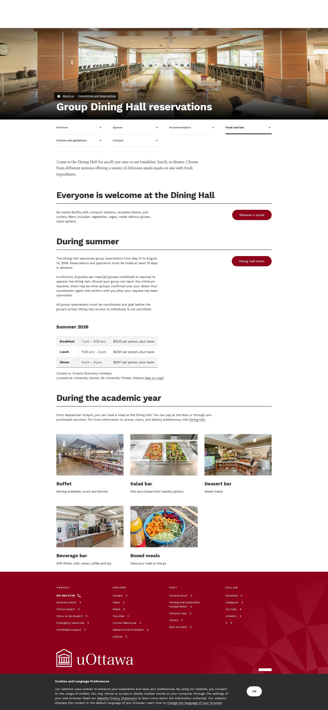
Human (124, 622)
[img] (69, 7)
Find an (65, 609)
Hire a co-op (69, 616)
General (66, 602)
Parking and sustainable (184, 604)
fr (252, 21)
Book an (178, 627)
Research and (128, 629)
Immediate (68, 629)
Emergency (70, 622)
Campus (178, 595)
